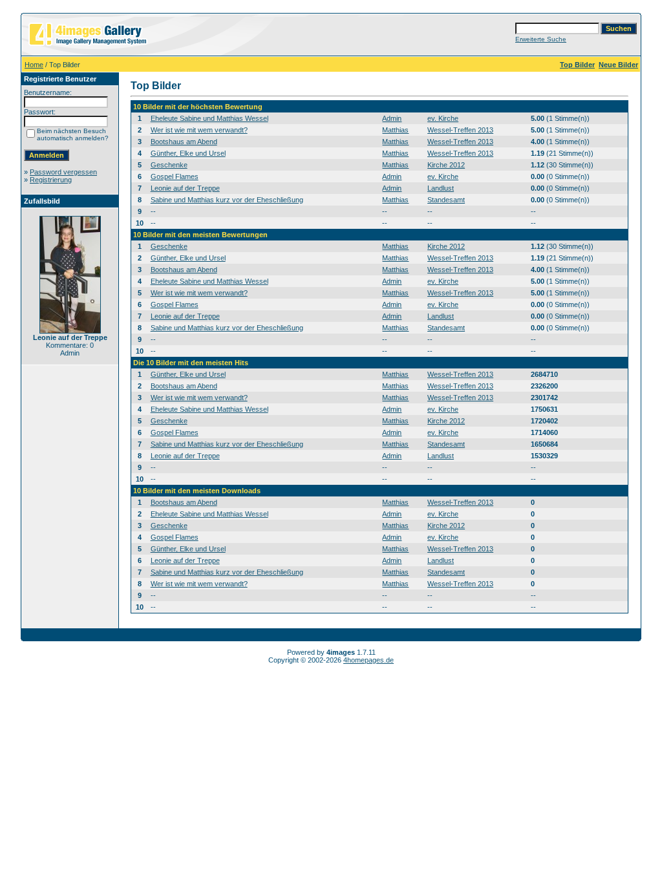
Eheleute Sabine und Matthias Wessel (209, 118)
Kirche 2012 (446, 165)
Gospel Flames (174, 176)
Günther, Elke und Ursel (188, 153)
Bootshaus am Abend (184, 141)
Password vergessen (63, 172)
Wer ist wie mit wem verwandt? (199, 130)
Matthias (395, 130)
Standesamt (446, 200)
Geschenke (169, 165)
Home (34, 65)
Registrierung (51, 180)
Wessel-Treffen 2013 (460, 130)
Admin (391, 118)
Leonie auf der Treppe (185, 188)
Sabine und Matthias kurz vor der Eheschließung (227, 200)
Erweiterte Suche (540, 39)
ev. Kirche (442, 118)
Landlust (440, 188)
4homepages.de (368, 660)
